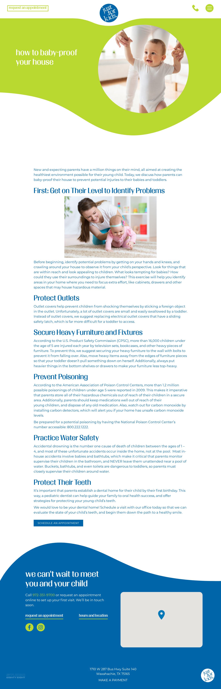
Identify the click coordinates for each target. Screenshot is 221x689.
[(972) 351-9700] (195, 8)
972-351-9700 (44, 595)
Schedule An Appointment (58, 523)
